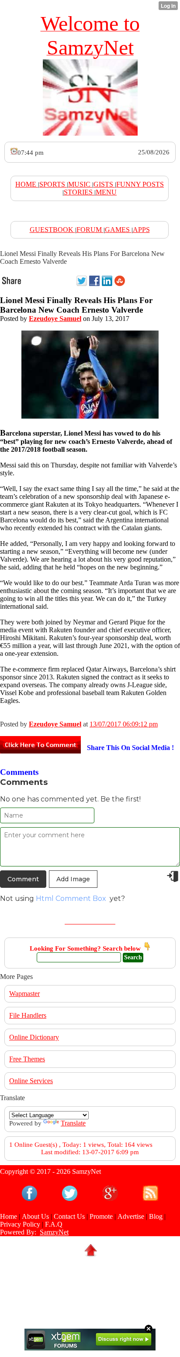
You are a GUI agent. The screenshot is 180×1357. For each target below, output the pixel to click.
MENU (106, 192)
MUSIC (80, 184)
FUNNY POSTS (140, 184)
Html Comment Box (71, 898)
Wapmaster (24, 993)
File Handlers (27, 1015)
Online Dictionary (34, 1037)
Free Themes (27, 1059)
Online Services (31, 1080)
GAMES (118, 229)
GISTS (104, 184)
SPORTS (53, 184)
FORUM (90, 229)
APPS (141, 229)
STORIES (79, 192)
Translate (73, 1123)
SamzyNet (54, 1232)
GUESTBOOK (52, 229)
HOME (26, 184)
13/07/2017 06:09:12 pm (124, 724)
